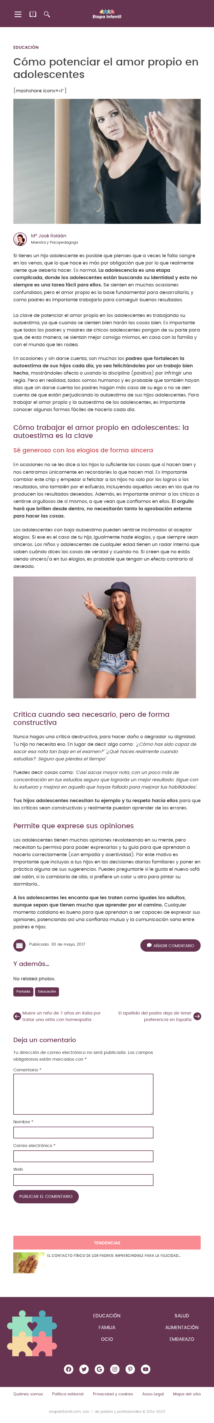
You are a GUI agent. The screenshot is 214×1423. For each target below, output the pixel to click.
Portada (23, 991)
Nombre (23, 1122)
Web (18, 1169)
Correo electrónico (34, 1146)
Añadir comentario (173, 946)
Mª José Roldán (48, 236)
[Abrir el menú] (18, 14)
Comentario (27, 1070)
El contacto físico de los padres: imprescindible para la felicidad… (114, 1256)
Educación (26, 47)
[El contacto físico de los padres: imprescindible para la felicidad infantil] (29, 1263)
